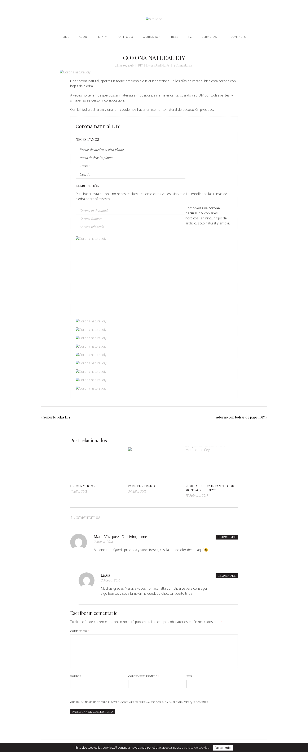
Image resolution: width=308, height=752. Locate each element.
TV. (190, 36)
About (84, 36)
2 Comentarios (183, 65)
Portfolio (125, 36)
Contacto (238, 36)
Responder (227, 537)
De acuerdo (223, 748)
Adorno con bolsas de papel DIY (240, 417)
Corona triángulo (92, 227)
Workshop (151, 36)
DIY (100, 36)
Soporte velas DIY (56, 417)
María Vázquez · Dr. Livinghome (120, 536)
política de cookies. (197, 747)
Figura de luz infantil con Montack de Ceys (209, 488)
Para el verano (141, 486)
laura (105, 575)
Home (65, 36)
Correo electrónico (143, 676)
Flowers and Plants (157, 65)
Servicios (209, 36)
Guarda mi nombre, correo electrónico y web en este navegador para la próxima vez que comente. (139, 702)
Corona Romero (91, 218)
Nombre (76, 676)
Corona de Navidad (94, 210)
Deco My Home (83, 486)
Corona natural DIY (154, 57)
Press (174, 36)
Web (189, 676)
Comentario (79, 631)
